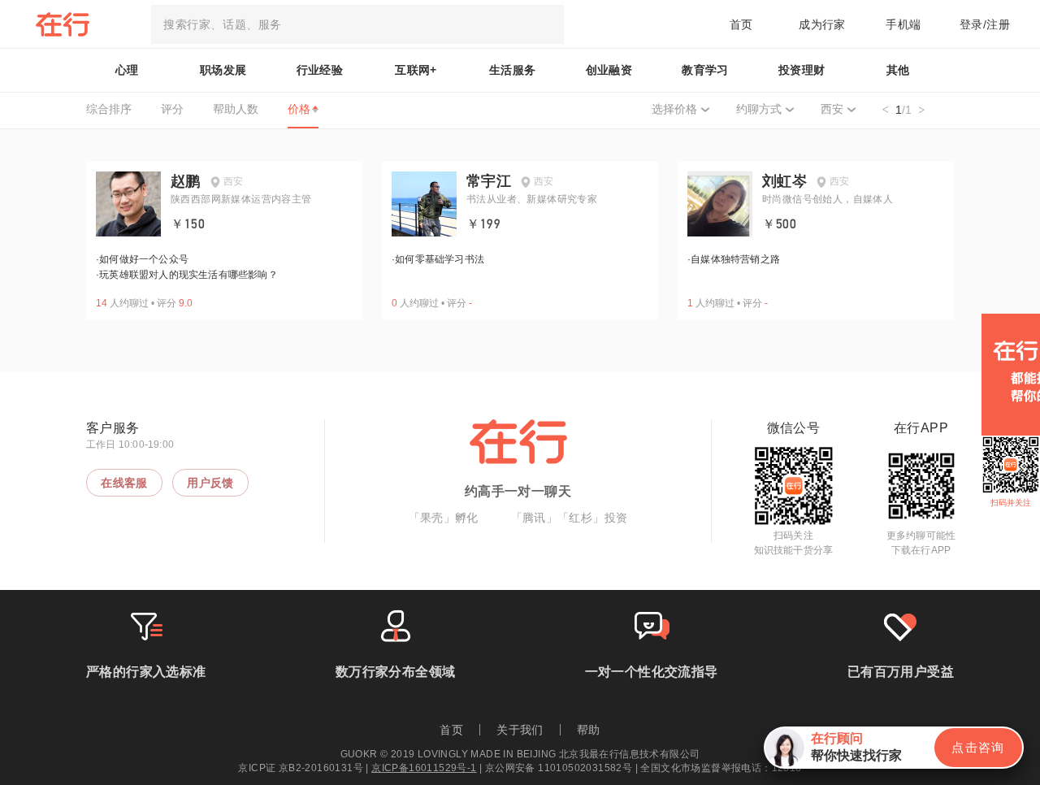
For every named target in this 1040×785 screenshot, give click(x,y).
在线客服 (124, 482)
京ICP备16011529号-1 (423, 768)
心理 (127, 69)
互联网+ (416, 69)
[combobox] (357, 24)
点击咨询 (978, 747)
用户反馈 (210, 482)
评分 (172, 108)
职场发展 (223, 69)
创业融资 (609, 69)
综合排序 (109, 108)
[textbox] (357, 24)
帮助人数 (235, 108)
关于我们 (520, 729)
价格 (299, 108)
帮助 (588, 729)
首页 (741, 24)
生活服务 (512, 69)
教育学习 (705, 69)
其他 (898, 69)
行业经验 (320, 69)
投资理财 (802, 69)
